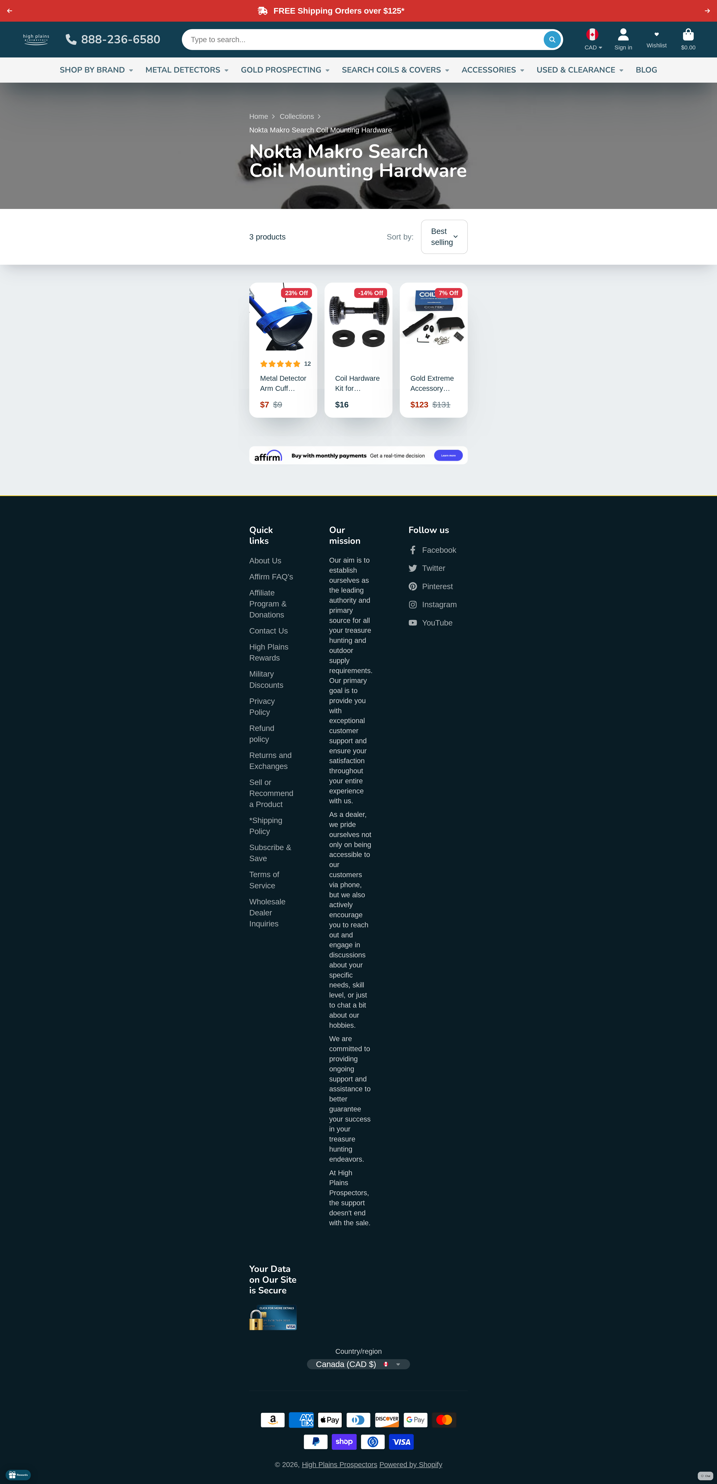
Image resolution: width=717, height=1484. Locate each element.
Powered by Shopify (410, 1464)
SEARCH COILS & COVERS (391, 70)
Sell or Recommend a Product (271, 793)
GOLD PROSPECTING (281, 70)
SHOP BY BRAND (92, 70)
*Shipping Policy (265, 826)
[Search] (552, 39)
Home (258, 116)
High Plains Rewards (268, 652)
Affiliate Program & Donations (268, 603)
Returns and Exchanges (270, 761)
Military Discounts (266, 679)
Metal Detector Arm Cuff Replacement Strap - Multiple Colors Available (283, 350)
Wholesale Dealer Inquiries (267, 912)
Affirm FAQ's (271, 576)
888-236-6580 (120, 39)
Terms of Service (264, 880)
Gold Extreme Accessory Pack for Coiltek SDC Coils (434, 350)
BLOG (646, 70)
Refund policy (261, 734)
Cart (688, 39)
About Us (265, 560)
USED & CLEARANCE (576, 70)
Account (623, 39)
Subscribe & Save (270, 853)
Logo (36, 39)
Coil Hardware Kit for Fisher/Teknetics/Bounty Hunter (358, 350)
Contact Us (268, 630)
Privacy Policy (262, 707)
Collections (297, 116)
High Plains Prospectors (339, 1464)
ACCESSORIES (489, 70)
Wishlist (657, 39)
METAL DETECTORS (182, 70)
